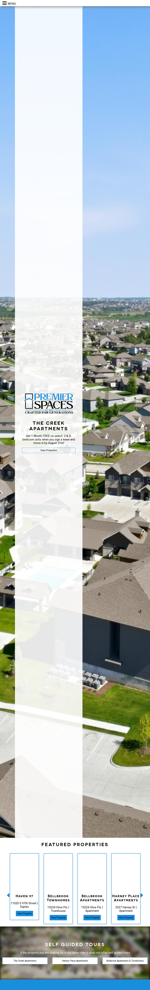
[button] (5, 3)
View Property (24, 913)
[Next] (141, 895)
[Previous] (8, 895)
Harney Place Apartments (75, 960)
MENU (12, 3)
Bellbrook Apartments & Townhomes (125, 960)
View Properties (48, 450)
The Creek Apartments (25, 960)
